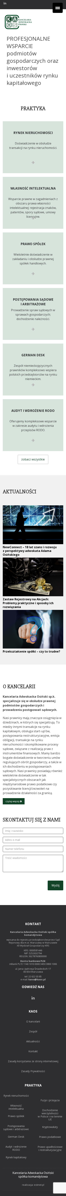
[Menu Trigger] (58, 8)
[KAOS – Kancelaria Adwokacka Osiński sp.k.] (18, 29)
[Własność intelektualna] (33, 203)
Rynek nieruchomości (16, 1095)
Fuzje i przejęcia (50, 1100)
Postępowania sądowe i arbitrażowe (16, 1128)
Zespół (33, 1031)
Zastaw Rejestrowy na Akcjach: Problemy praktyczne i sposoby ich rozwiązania (28, 603)
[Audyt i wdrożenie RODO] (33, 425)
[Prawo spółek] (33, 258)
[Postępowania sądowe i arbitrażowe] (33, 314)
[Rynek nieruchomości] (33, 147)
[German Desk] (33, 369)
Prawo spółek (16, 1116)
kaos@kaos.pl (37, 979)
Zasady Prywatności (33, 1071)
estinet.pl (39, 1184)
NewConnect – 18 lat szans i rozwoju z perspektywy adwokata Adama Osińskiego (30, 551)
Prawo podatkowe (50, 1137)
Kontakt (33, 1051)
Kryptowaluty (50, 1127)
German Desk (16, 1136)
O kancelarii (33, 1021)
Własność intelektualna (16, 1107)
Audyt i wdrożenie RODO (16, 1148)
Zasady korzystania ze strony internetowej (33, 1061)
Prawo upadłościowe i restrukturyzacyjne (50, 1148)
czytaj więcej (13, 801)
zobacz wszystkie (33, 459)
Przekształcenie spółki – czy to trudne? (31, 651)
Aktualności (33, 1041)
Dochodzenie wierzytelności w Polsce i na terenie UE (50, 1115)
